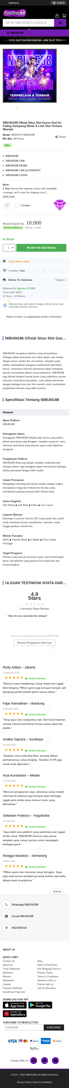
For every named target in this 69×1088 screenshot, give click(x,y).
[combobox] (58, 3)
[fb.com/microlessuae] (44, 1060)
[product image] (30, 75)
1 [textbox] (8, 247)
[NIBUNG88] (15, 13)
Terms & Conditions (42, 1082)
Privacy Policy (24, 1082)
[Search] (60, 23)
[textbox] (58, 3)
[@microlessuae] (33, 1060)
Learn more (9, 196)
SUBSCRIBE (54, 1027)
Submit (57, 891)
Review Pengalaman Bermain (34, 642)
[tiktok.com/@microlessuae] (55, 1060)
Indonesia (14, 2)
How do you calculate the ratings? (27, 616)
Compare (25, 205)
